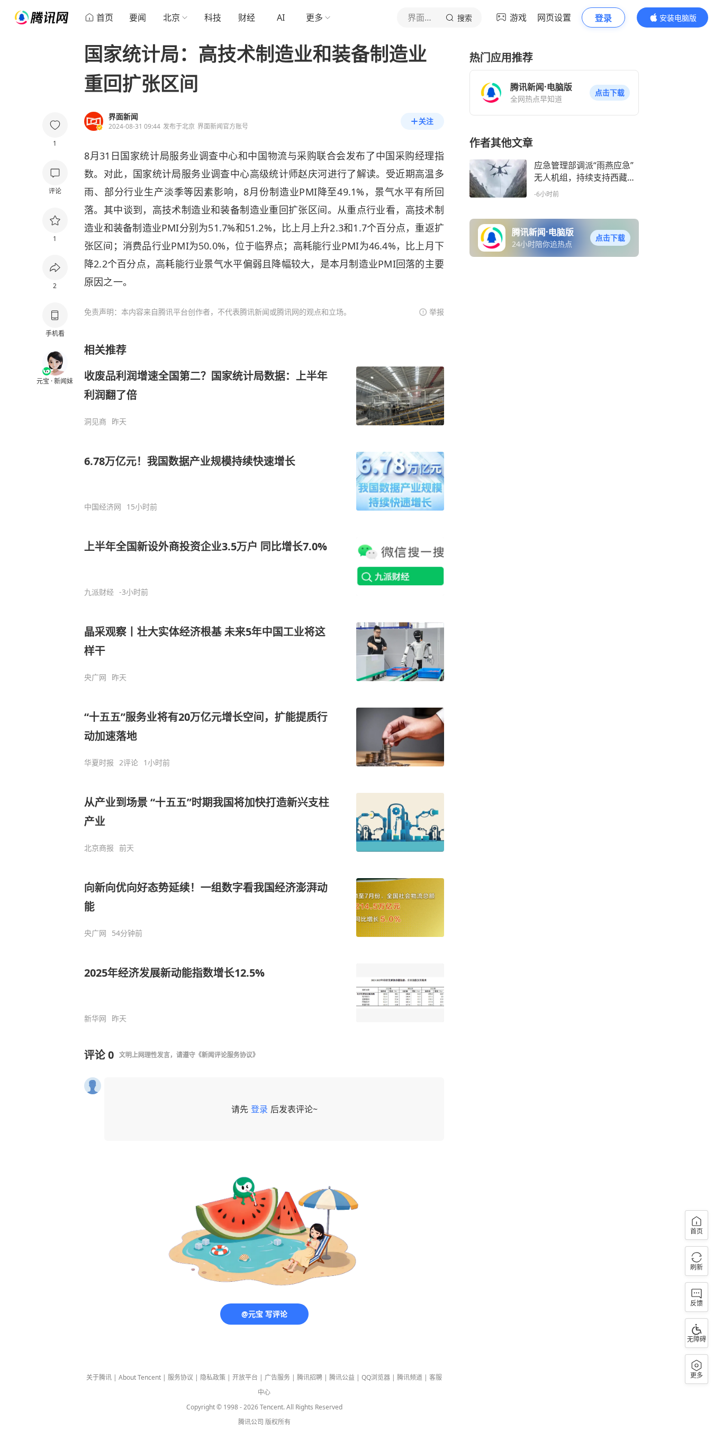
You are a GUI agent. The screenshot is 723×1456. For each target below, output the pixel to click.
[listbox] (264, 683)
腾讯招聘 (309, 1377)
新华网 (95, 1018)
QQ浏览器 (376, 1377)
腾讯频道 (409, 1377)
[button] (610, 93)
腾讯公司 (251, 1421)
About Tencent (140, 1377)
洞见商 (95, 421)
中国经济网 (102, 507)
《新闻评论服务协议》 (227, 1054)
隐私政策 (212, 1377)
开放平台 (245, 1377)
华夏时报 (99, 762)
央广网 (95, 677)
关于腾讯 (99, 1377)
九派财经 (99, 592)
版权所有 (278, 1421)
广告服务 (277, 1377)
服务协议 (180, 1377)
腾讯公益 (342, 1377)
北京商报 (99, 848)
